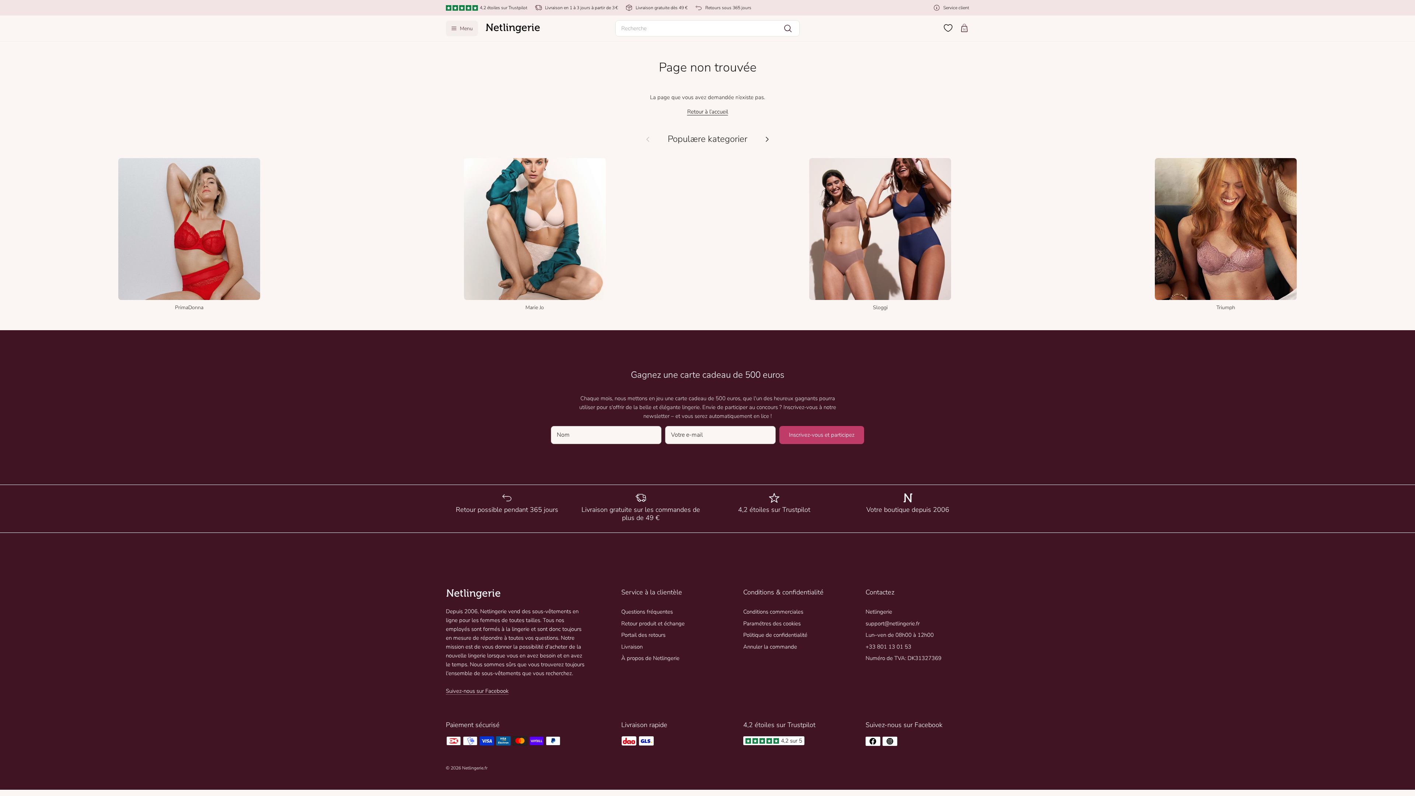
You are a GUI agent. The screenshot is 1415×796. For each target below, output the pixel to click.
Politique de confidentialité (775, 635)
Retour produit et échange (653, 623)
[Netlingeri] (513, 28)
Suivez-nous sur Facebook (477, 691)
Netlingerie (879, 611)
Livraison (632, 646)
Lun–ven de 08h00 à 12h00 (900, 635)
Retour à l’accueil (707, 111)
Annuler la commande (770, 646)
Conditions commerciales (773, 611)
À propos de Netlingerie (650, 658)
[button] (707, 28)
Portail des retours (643, 635)
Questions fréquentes (647, 611)
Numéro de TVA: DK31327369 (903, 658)
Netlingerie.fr (475, 768)
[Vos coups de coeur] (948, 28)
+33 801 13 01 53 (888, 646)
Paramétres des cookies (772, 623)
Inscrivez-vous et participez (822, 435)
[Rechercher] (787, 28)
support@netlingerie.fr (893, 623)
